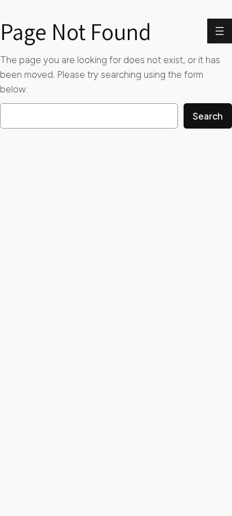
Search (208, 116)
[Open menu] (219, 31)
